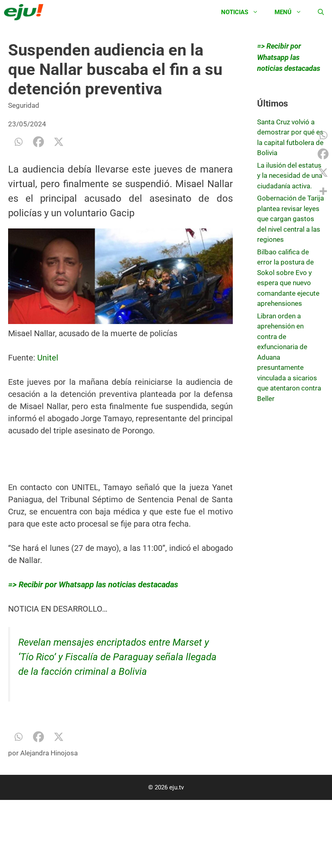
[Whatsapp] (18, 141)
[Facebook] (38, 141)
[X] (58, 141)
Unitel (47, 358)
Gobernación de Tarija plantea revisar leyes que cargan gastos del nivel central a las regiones (290, 218)
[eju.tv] (25, 12)
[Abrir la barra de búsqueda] (321, 12)
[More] (323, 191)
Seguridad (23, 105)
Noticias (234, 12)
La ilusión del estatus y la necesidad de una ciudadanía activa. (289, 175)
